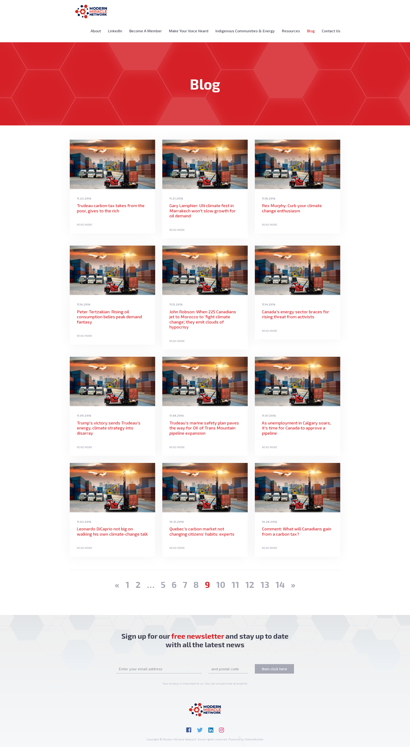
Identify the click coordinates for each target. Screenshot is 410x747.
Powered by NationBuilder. (246, 739)
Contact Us (331, 31)
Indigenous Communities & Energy (245, 31)
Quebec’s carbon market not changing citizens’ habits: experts (201, 531)
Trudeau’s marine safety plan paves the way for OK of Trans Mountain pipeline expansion (204, 428)
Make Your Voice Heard (188, 31)
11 (235, 584)
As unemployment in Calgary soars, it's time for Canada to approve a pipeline (296, 428)
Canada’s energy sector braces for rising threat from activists (295, 314)
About (96, 31)
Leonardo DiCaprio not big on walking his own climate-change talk (112, 531)
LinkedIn (115, 31)
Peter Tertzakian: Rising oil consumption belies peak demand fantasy (109, 316)
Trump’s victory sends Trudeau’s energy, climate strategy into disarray (108, 428)
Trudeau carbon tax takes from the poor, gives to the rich (110, 208)
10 (220, 584)
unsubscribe (224, 683)
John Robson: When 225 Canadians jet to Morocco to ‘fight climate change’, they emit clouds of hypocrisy (202, 319)
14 (280, 584)
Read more (84, 224)
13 (265, 584)
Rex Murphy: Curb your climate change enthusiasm (292, 208)
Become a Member (145, 31)
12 (249, 584)
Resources (291, 31)
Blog (312, 30)
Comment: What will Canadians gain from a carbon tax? (296, 531)
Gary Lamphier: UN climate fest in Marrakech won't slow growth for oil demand (202, 210)
